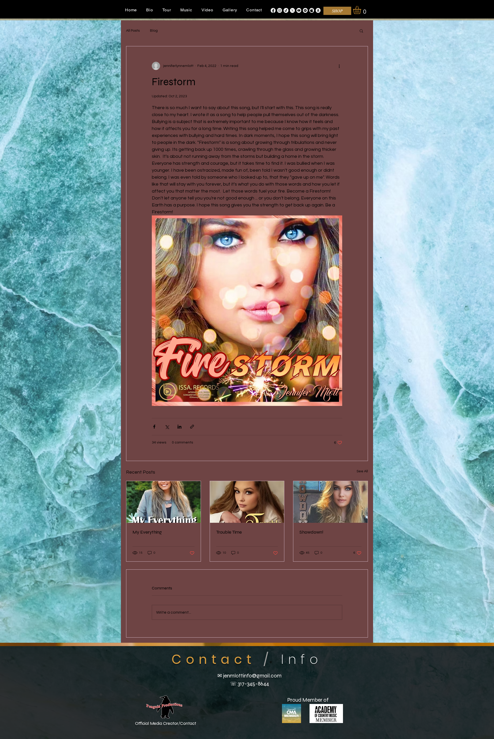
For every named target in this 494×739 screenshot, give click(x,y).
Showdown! (311, 532)
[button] (361, 10)
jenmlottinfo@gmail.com (252, 676)
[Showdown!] (330, 502)
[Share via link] (192, 426)
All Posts (133, 30)
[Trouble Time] (247, 502)
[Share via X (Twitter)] (166, 426)
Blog (154, 30)
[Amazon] (318, 10)
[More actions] (339, 66)
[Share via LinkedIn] (179, 426)
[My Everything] (163, 502)
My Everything (147, 532)
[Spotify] (305, 10)
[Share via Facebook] (154, 426)
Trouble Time (229, 532)
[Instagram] (279, 10)
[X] (292, 10)
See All (362, 471)
